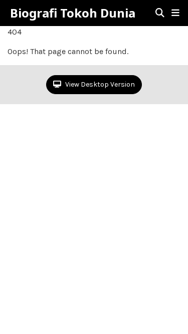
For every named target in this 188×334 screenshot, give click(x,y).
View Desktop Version (99, 84)
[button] (175, 13)
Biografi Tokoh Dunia (72, 13)
